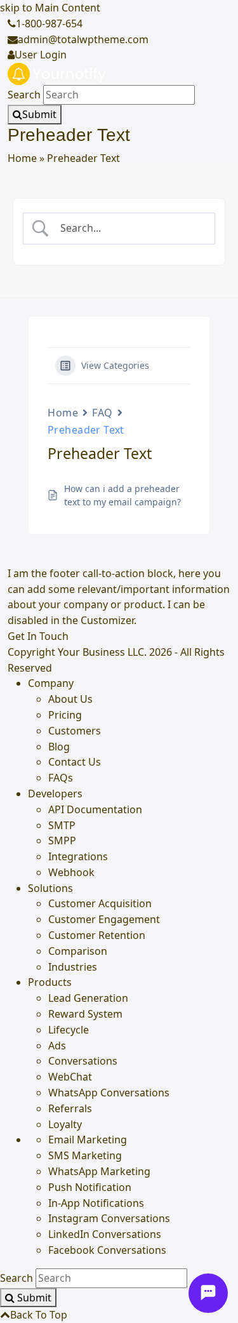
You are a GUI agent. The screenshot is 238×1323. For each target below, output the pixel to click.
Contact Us (74, 762)
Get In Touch (38, 636)
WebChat (70, 1077)
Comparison (77, 951)
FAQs (60, 778)
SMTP (62, 825)
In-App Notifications (96, 1203)
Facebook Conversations (107, 1250)
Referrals (70, 1108)
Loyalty (65, 1124)
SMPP (62, 841)
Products (50, 982)
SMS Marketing (85, 1155)
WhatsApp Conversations (108, 1093)
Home (22, 158)
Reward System (85, 1014)
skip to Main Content (50, 8)
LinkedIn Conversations (104, 1234)
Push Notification (89, 1187)
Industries (72, 967)
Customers (74, 731)
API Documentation (95, 809)
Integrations (78, 856)
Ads (57, 1046)
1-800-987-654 (49, 23)
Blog (59, 747)
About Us (70, 699)
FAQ (102, 413)
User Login (41, 55)
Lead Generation (88, 998)
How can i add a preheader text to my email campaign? (122, 495)
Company (51, 683)
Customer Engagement (104, 919)
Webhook (71, 872)
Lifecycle (68, 1030)
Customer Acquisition (100, 903)
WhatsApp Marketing (99, 1171)
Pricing (65, 715)
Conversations (82, 1061)
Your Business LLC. (102, 652)
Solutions (50, 888)
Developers (55, 794)
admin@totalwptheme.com (83, 39)
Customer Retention (96, 935)
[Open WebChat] (208, 1293)
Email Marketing (87, 1140)
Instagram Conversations (109, 1218)
